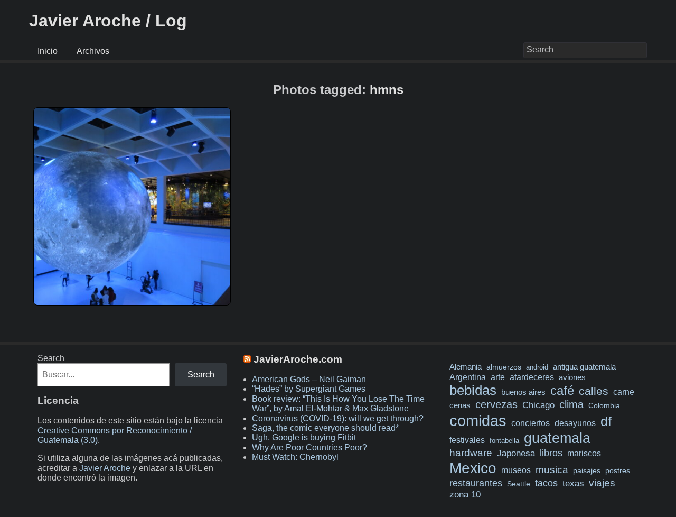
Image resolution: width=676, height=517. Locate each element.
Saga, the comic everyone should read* (325, 427)
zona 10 (465, 495)
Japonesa (516, 453)
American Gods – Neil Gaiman (309, 379)
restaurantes (475, 483)
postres (617, 470)
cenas (460, 405)
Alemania (465, 367)
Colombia (604, 405)
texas (573, 483)
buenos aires (523, 391)
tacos (546, 482)
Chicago (538, 405)
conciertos (530, 423)
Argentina (467, 377)
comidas (477, 420)
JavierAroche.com (297, 359)
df (606, 421)
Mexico (472, 467)
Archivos (93, 51)
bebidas (472, 390)
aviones (572, 377)
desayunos (575, 423)
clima (571, 404)
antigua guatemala (584, 367)
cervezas (496, 404)
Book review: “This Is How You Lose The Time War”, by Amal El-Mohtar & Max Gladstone (338, 403)
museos (516, 470)
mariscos (584, 453)
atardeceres (532, 377)
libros (551, 453)
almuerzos (503, 367)
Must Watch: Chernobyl (295, 457)
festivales (467, 440)
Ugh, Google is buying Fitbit (304, 437)
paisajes (586, 471)
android (537, 367)
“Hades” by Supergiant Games (308, 388)
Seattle (518, 484)
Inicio (47, 51)
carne (623, 391)
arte (498, 377)
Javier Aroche (104, 468)
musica (552, 469)
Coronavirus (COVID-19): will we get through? (338, 418)
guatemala (557, 438)
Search (50, 358)
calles (593, 391)
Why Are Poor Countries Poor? (309, 447)
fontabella (504, 441)
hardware (470, 452)
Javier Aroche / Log (108, 20)
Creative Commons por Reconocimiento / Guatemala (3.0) (114, 435)
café (562, 390)
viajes (602, 482)
